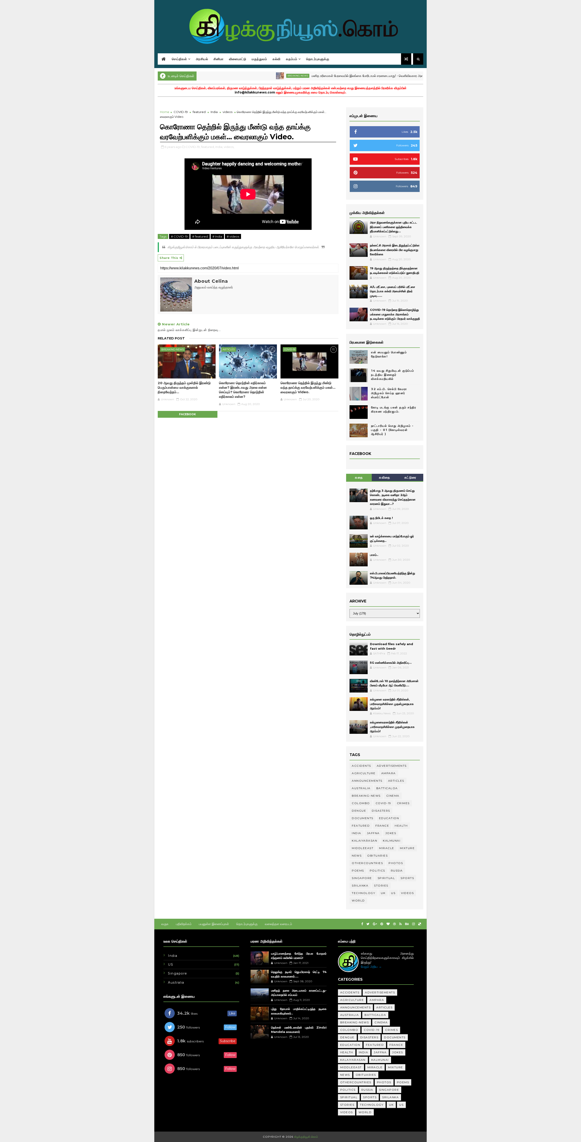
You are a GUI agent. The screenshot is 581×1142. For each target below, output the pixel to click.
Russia (397, 870)
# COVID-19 (179, 236)
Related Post (171, 338)
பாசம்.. (374, 555)
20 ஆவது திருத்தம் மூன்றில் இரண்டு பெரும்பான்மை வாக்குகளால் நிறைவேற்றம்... (184, 387)
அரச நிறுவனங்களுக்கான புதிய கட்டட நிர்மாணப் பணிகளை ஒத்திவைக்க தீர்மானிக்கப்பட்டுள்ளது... (393, 227)
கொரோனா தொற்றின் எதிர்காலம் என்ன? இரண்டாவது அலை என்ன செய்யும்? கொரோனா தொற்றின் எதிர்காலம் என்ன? (243, 390)
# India (217, 236)
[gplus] (375, 924)
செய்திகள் (179, 59)
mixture (407, 848)
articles (229, 349)
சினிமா (219, 59)
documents (362, 818)
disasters (381, 810)
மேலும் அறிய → (371, 967)
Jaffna (373, 833)
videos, (229, 147)
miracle (386, 848)
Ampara (422, 75)
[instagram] (413, 924)
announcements (367, 780)
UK (383, 893)
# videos (233, 236)
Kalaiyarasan (364, 840)
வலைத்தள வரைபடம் (278, 924)
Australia (361, 788)
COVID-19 (181, 112)
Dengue (359, 810)
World (358, 900)
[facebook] (362, 924)
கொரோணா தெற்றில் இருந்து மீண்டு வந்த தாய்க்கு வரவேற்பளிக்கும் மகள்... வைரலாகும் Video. (308, 387)
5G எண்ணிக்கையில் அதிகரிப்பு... (391, 662)
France (382, 825)
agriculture (364, 773)
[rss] (400, 924)
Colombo (361, 803)
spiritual (386, 878)
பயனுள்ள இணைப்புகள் (214, 924)
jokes (390, 833)
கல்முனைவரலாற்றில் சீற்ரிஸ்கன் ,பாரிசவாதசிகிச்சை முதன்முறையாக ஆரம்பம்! (392, 726)
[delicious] (419, 924)
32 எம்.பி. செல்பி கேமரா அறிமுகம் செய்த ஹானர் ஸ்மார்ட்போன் (389, 393)
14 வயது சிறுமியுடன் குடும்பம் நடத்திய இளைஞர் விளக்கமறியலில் (392, 375)
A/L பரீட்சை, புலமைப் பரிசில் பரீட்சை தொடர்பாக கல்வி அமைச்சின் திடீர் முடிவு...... (392, 291)
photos (396, 863)
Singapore (362, 878)
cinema (392, 795)
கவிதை (384, 477)
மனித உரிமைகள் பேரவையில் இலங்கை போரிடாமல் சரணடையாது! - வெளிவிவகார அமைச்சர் (339, 76)
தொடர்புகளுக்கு (317, 59)
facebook (187, 414)
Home (164, 112)
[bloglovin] (388, 924)
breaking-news (265, 75)
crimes (403, 803)
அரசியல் (202, 59)
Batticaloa (387, 788)
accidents (361, 765)
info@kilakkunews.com (255, 92)
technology (363, 893)
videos (227, 112)
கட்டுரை (410, 477)
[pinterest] (381, 924)
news (357, 855)
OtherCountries (367, 863)
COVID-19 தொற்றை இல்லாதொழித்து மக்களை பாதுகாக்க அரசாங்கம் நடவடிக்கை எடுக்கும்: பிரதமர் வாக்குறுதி (395, 314)
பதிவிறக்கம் (184, 924)
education (389, 818)
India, (219, 147)
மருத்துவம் (259, 59)
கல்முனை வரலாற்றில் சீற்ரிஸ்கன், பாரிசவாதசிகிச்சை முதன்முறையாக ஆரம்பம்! (392, 703)
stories (381, 885)
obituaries (377, 855)
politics (377, 870)
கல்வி (277, 59)
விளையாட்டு (237, 59)
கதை (359, 477)
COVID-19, (193, 147)
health (401, 825)
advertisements (392, 765)
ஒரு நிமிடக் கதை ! (381, 518)
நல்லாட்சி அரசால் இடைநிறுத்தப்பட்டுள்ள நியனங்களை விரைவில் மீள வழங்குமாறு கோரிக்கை (394, 249)
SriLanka (360, 885)
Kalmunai (391, 840)
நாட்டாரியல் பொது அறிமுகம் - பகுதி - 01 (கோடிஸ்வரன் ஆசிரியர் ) (392, 430)
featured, (208, 147)
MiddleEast (362, 848)
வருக (165, 924)
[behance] (407, 924)
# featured (200, 236)
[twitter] (368, 924)
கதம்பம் (291, 59)
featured (199, 112)
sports (407, 878)
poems (358, 870)
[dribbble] (394, 924)
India (214, 112)
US (393, 893)
